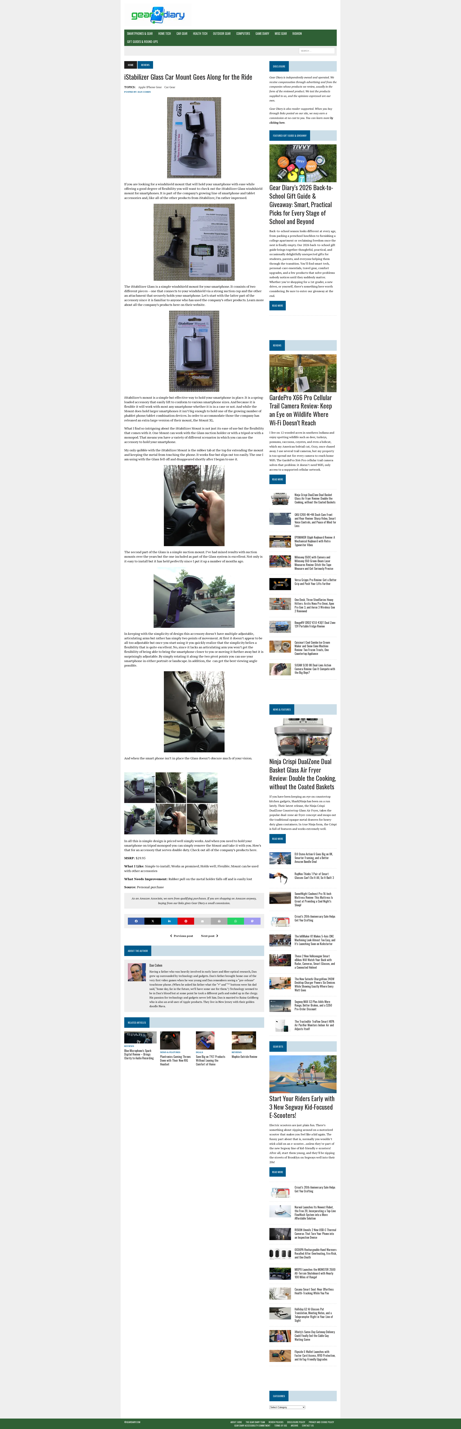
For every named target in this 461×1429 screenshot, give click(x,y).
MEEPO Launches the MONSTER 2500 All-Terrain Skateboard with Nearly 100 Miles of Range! (315, 1273)
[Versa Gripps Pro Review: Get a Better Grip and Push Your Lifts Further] (280, 588)
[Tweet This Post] (152, 921)
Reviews (129, 1046)
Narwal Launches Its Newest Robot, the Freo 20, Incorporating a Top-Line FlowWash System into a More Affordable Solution (315, 1212)
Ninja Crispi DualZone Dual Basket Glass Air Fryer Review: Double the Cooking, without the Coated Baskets (315, 499)
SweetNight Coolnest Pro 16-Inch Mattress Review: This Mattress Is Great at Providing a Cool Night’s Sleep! (314, 899)
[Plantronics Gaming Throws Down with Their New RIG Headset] (170, 1047)
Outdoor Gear (222, 33)
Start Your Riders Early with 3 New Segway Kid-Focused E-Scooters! (302, 1106)
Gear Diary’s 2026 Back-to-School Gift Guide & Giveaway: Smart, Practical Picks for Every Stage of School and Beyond (301, 204)
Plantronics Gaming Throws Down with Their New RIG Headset (175, 1060)
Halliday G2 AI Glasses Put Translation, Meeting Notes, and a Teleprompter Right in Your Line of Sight (314, 1314)
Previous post (183, 936)
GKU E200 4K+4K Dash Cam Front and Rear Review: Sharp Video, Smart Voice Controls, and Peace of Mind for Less (315, 520)
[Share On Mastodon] (252, 921)
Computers (243, 33)
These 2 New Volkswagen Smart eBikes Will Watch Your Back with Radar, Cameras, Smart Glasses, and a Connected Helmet (315, 961)
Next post (207, 936)
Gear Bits (278, 1046)
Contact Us (308, 1425)
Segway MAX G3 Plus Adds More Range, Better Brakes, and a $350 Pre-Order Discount (313, 1005)
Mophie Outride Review (244, 1056)
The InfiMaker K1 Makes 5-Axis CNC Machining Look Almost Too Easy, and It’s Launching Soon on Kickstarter (315, 940)
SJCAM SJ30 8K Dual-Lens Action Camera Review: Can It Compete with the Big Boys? (315, 669)
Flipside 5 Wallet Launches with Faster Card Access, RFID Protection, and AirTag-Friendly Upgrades (315, 1355)
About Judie (236, 1422)
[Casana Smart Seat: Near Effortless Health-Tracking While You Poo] (280, 1297)
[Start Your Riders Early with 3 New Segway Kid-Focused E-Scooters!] (303, 1091)
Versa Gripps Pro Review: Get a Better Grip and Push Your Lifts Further (316, 582)
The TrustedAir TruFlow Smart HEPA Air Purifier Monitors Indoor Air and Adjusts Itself (314, 1025)
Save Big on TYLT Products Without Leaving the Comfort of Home (210, 1060)
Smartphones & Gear (140, 33)
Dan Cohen (144, 91)
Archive (294, 1425)
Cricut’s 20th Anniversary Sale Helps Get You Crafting (315, 918)
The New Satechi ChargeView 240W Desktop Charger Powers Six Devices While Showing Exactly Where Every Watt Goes (315, 984)
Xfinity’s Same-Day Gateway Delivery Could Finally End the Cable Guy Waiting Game (315, 1336)
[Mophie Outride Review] (244, 1047)
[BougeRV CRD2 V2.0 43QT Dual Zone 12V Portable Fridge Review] (280, 630)
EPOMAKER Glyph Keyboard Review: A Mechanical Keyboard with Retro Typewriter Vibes (315, 541)
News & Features (170, 1052)
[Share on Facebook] (136, 921)
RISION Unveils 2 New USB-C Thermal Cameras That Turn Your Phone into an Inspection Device (315, 1234)
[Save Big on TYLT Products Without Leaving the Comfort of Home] (205, 1047)
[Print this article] (219, 921)
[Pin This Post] (186, 921)
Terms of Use (280, 1425)
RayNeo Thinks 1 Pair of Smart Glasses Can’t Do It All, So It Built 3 (314, 876)
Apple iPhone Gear (150, 87)
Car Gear (181, 33)
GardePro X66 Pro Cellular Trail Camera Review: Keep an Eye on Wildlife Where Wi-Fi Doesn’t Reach (300, 409)
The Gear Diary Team (255, 1422)
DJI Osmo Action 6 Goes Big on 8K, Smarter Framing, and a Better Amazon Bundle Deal (314, 858)
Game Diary (262, 33)
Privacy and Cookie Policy (321, 1422)
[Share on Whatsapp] (235, 921)
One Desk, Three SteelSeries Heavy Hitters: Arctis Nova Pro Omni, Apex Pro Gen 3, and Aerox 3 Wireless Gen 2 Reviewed (315, 605)
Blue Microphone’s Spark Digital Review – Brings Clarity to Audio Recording (139, 1054)
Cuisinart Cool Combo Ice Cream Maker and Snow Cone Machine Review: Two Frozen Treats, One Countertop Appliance (312, 648)
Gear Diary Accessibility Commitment (252, 1425)
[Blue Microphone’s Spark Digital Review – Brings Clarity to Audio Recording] (140, 1041)
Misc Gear (281, 33)
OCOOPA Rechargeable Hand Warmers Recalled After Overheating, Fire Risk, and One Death (316, 1253)
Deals (199, 1052)
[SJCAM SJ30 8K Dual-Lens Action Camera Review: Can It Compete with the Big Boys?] (280, 673)
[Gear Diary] (158, 15)
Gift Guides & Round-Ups (142, 41)
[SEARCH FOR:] (317, 50)
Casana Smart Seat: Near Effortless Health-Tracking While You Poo (314, 1291)
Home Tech (164, 33)
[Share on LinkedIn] (169, 921)
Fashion (297, 33)
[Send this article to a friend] (202, 921)
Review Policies (276, 1422)
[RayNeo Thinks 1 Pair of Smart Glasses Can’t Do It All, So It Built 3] (280, 882)
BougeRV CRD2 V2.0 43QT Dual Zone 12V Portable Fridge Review (315, 624)
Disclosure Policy (296, 1422)
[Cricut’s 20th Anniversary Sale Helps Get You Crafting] (280, 924)
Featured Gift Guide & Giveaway (289, 135)
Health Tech (200, 33)
